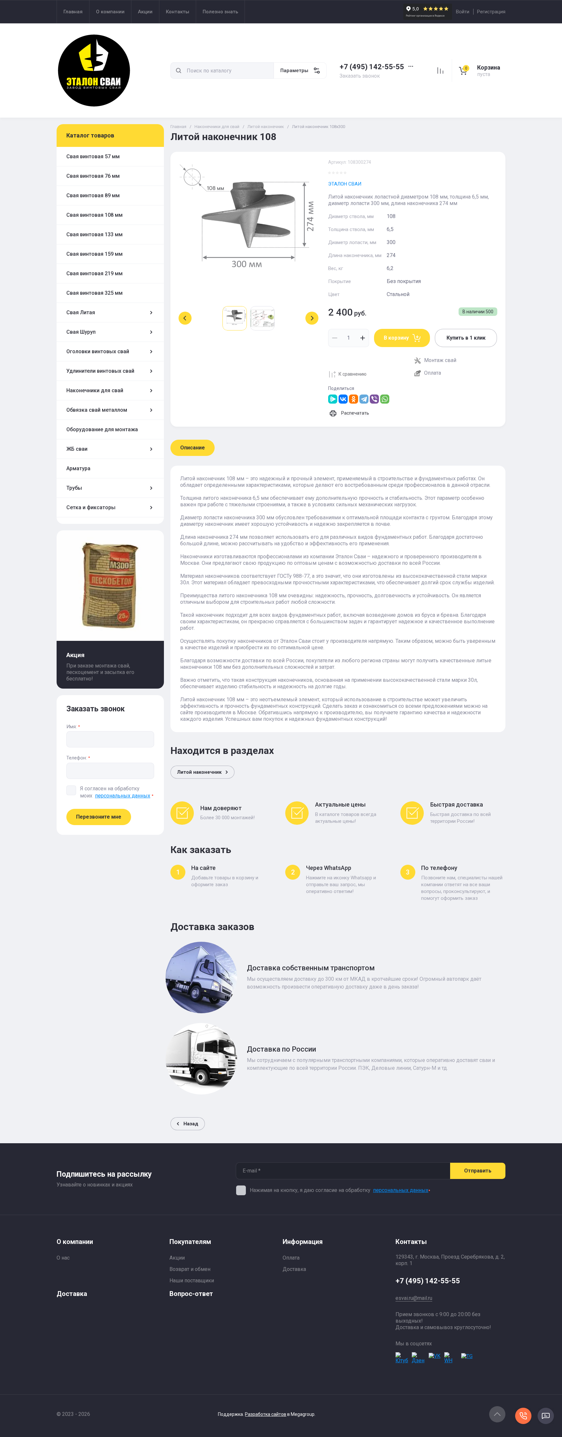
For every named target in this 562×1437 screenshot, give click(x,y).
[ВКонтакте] (343, 399)
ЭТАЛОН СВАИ (344, 184)
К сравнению (353, 374)
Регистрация (491, 12)
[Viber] (374, 399)
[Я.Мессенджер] (332, 399)
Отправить (477, 1171)
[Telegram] (363, 399)
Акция (75, 655)
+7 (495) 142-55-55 (372, 67)
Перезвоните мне (98, 817)
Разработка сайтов (265, 1414)
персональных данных (122, 796)
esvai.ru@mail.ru (413, 1298)
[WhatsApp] (384, 399)
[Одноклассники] (353, 399)
